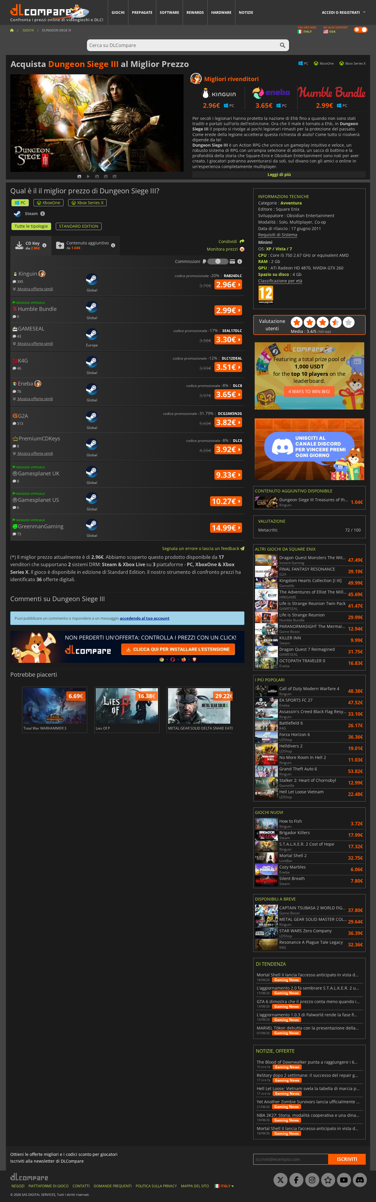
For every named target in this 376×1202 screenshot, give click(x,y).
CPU (262, 255)
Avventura (291, 203)
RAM (263, 261)
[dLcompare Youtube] (342, 1180)
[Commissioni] (218, 261)
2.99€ (227, 310)
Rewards (195, 12)
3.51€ (227, 367)
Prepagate (142, 12)
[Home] (12, 30)
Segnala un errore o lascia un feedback (201, 548)
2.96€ (227, 284)
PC (23, 202)
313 (19, 423)
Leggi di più (279, 174)
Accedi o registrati (341, 12)
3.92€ (227, 449)
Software (169, 12)
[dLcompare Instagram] (310, 1180)
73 (18, 534)
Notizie (246, 12)
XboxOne (51, 202)
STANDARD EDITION (78, 226)
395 (19, 281)
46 (18, 368)
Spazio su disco (273, 274)
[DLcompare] (29, 1176)
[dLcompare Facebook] (295, 1180)
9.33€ (227, 475)
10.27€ (225, 501)
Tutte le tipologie (31, 226)
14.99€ (225, 528)
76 (18, 391)
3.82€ (227, 422)
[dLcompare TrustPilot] (326, 1180)
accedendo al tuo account (144, 618)
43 (18, 336)
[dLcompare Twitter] (279, 1180)
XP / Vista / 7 (279, 249)
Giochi (118, 12)
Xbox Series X (90, 202)
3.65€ (227, 394)
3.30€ (227, 339)
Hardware (221, 12)
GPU (262, 268)
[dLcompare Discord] (358, 1180)
